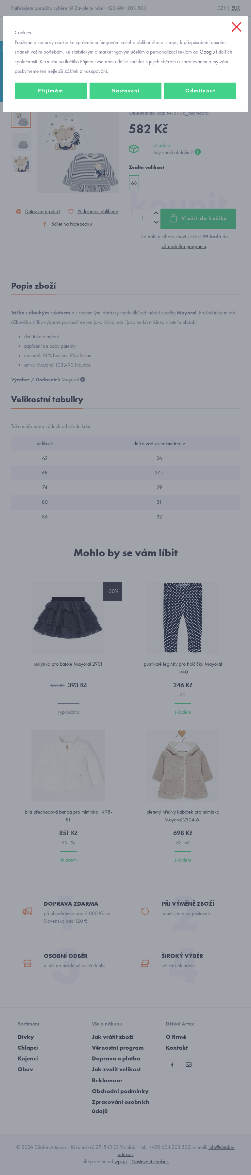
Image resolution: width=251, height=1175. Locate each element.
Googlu (207, 51)
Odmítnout (200, 90)
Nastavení (125, 90)
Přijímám (50, 90)
